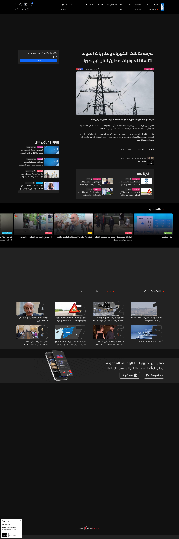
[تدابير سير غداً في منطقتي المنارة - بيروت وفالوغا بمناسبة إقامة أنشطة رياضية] (70, 312)
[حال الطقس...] (153, 227)
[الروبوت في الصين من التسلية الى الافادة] (33, 227)
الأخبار (156, 4)
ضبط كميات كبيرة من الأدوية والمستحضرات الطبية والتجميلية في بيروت (89, 194)
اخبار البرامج (40, 183)
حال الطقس (168, 233)
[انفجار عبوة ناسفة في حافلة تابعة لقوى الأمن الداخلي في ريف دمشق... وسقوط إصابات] (70, 335)
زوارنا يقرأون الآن (47, 142)
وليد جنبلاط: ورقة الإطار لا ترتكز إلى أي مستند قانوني (33, 319)
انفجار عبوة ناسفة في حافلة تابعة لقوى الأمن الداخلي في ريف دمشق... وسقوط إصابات (70, 343)
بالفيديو (155, 209)
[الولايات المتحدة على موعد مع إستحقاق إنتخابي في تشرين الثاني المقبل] (113, 227)
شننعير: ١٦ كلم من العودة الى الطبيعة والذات (74, 237)
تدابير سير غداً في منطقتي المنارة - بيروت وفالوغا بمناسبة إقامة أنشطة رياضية (128, 194)
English (63, 9)
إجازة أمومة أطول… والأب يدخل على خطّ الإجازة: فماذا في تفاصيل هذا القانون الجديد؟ (90, 183)
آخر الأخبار (148, 4)
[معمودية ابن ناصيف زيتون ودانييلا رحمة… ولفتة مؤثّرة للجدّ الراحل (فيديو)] (109, 335)
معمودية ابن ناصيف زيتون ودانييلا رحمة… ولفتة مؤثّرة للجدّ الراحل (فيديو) (110, 343)
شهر (83, 291)
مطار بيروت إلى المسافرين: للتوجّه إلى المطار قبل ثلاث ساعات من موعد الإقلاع (109, 319)
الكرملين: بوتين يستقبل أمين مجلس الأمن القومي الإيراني (32, 175)
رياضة (129, 4)
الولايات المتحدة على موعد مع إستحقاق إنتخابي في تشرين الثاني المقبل (113, 238)
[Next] (2, 227)
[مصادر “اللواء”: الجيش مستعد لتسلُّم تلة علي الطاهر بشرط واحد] (147, 312)
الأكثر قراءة (152, 291)
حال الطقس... (166, 237)
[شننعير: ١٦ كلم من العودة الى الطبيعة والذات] (73, 227)
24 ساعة (110, 291)
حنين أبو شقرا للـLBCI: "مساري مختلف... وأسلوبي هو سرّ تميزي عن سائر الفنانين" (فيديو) (31, 187)
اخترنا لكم (144, 173)
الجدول (136, 9)
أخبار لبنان (100, 4)
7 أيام (96, 291)
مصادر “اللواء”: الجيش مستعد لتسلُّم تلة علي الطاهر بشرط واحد (147, 319)
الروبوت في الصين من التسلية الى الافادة (36, 237)
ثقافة (122, 4)
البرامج (121, 9)
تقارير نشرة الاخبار (6, 233)
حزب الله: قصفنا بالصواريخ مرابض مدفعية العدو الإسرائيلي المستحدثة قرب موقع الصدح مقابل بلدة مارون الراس (31, 163)
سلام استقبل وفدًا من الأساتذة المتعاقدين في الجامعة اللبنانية (36, 343)
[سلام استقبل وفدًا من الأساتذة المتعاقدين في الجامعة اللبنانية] (32, 335)
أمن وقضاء (136, 179)
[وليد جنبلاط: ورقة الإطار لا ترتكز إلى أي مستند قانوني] (32, 312)
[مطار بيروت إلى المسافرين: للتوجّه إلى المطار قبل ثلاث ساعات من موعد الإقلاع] (109, 312)
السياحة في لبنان (112, 4)
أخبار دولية (40, 171)
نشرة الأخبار (138, 4)
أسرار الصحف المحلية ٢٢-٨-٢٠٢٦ (150, 341)
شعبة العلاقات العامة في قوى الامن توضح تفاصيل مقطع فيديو (130, 183)
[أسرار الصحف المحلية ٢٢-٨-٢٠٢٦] (147, 335)
